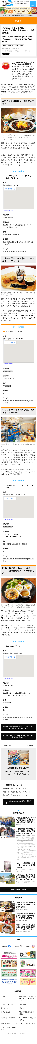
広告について (6, 1008)
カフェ (16, 45)
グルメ (8, 15)
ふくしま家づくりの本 (27, 1023)
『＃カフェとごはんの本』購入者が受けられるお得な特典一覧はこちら (19, 736)
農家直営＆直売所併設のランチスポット (17, 792)
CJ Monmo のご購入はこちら (27, 1019)
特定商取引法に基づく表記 (27, 1013)
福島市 (4, 45)
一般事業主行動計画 (8, 1018)
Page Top (17, 991)
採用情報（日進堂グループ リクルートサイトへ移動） (27, 998)
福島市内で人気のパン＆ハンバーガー (16, 795)
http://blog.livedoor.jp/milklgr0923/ (14, 251)
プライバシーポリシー (9, 1004)
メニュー (33, 5)
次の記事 (29, 745)
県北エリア (10, 45)
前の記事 (7, 745)
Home (3, 15)
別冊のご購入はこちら (9, 1023)
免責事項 (22, 1004)
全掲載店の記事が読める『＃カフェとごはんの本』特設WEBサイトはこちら (19, 727)
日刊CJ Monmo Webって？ (9, 1028)
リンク (21, 1008)
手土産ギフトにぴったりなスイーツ (15, 788)
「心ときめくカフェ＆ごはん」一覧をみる (18, 802)
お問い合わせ (6, 1012)
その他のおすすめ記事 (19, 889)
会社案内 (4, 996)
